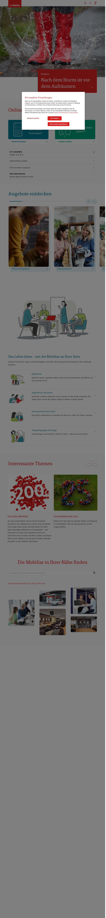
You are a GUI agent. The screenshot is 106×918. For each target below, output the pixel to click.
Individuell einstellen (33, 118)
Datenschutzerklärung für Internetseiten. (66, 112)
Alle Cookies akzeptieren (58, 124)
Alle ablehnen (55, 118)
